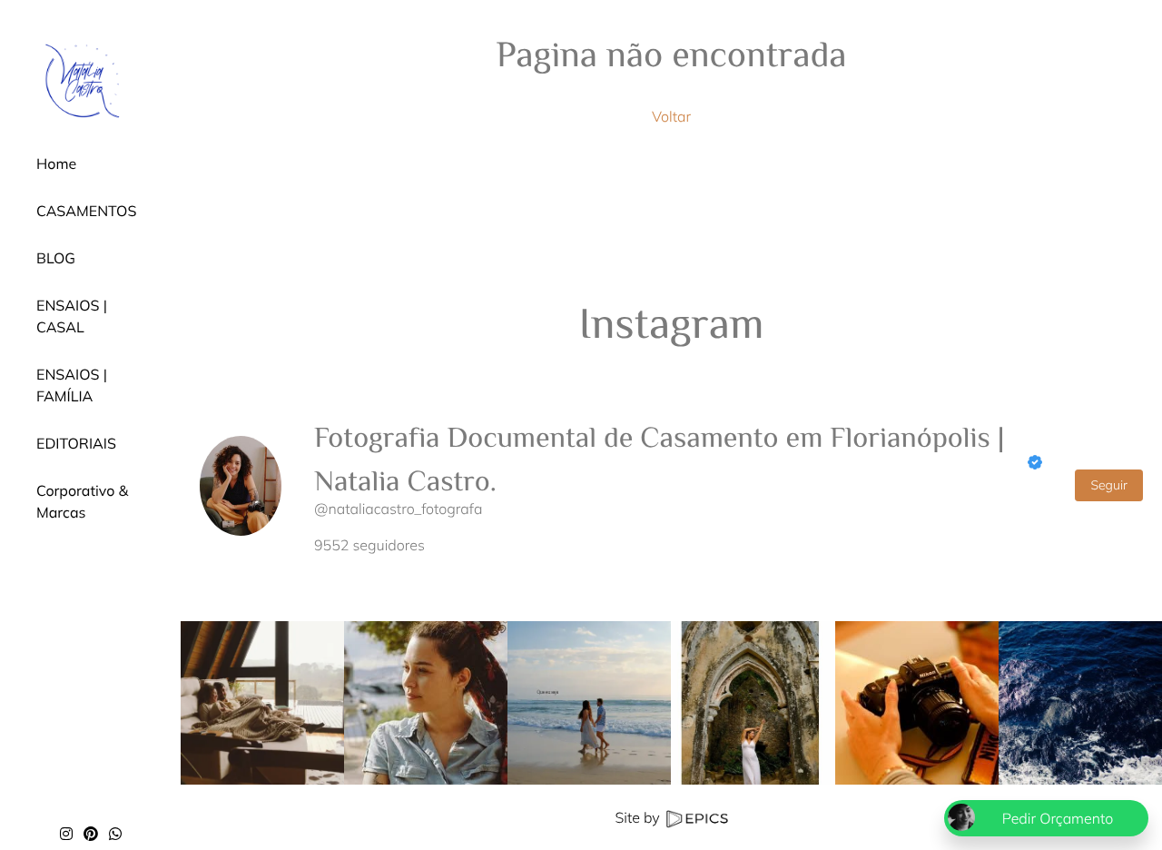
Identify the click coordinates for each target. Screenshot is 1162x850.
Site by (639, 817)
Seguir (1109, 485)
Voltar (671, 116)
